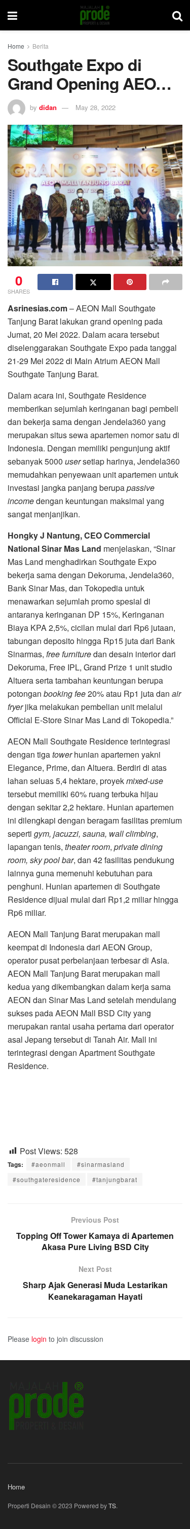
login (39, 1339)
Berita (40, 46)
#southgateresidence (47, 1179)
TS (112, 1505)
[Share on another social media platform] (165, 282)
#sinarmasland (101, 1164)
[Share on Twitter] (93, 282)
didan (48, 107)
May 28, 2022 (95, 107)
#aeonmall (48, 1164)
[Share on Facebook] (55, 282)
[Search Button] (177, 15)
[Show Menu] (12, 15)
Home (16, 46)
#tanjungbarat (114, 1179)
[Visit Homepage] (95, 15)
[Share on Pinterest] (130, 282)
